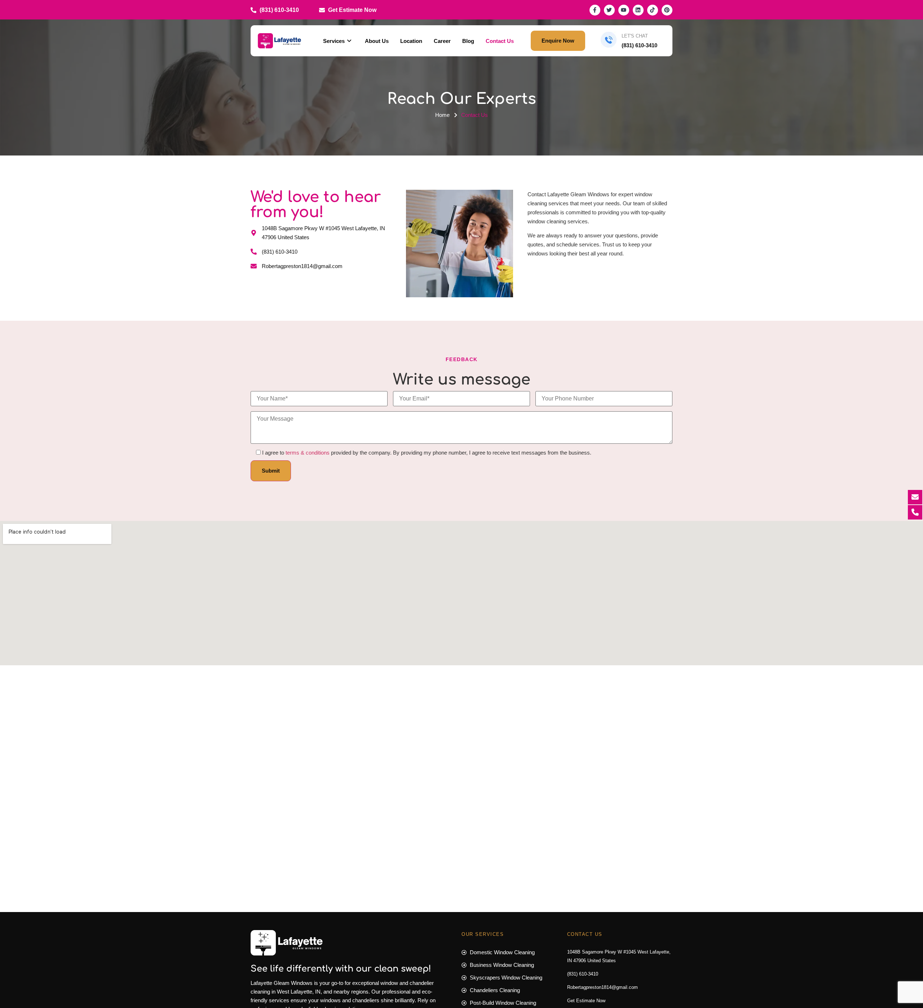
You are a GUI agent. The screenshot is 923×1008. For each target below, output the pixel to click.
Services (334, 41)
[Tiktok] (652, 10)
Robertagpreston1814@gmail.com (602, 987)
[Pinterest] (667, 10)
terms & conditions (308, 453)
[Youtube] (623, 10)
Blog (468, 41)
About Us (377, 41)
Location (411, 41)
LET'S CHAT (635, 36)
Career (442, 41)
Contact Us (500, 41)
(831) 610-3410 (582, 974)
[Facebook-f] (594, 10)
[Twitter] (609, 10)
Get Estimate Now (586, 1000)
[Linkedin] (638, 10)
